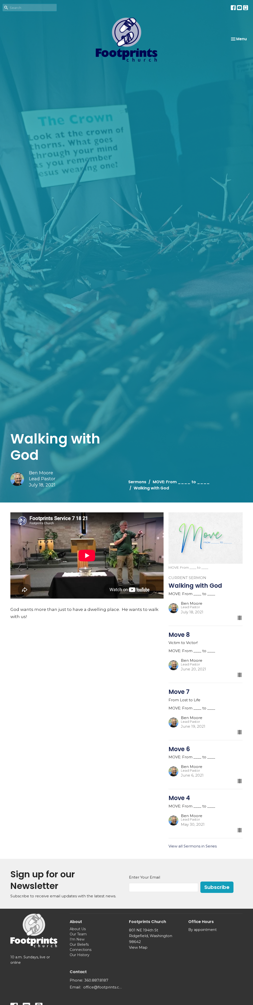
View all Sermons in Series (193, 846)
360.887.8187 (96, 980)
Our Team (78, 934)
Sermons (137, 482)
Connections (80, 949)
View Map (138, 947)
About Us (78, 929)
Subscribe (217, 887)
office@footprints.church (103, 987)
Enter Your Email (144, 877)
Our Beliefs (79, 944)
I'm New (77, 939)
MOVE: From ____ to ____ (181, 482)
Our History (79, 955)
